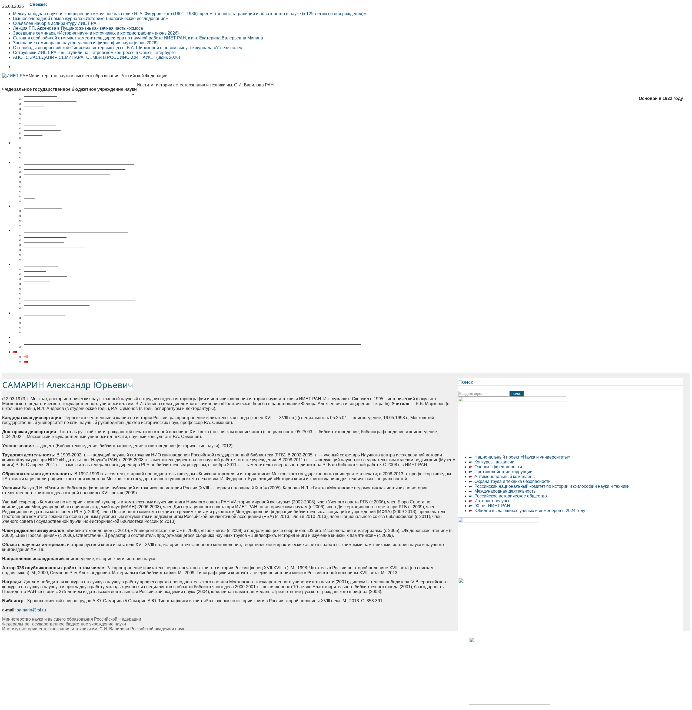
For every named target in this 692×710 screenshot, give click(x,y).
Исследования (27, 142)
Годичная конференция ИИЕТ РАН (59, 191)
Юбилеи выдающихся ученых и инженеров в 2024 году (529, 510)
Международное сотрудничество (56, 308)
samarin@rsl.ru (31, 610)
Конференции (38, 215)
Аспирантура (37, 283)
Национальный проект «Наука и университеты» (522, 457)
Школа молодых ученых (48, 225)
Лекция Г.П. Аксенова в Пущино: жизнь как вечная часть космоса (78, 28)
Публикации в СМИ (43, 327)
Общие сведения (41, 269)
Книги (29, 201)
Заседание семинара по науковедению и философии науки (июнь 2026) (85, 43)
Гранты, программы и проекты (54, 157)
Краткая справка (40, 99)
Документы (35, 274)
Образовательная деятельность (45, 264)
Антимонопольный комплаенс (504, 476)
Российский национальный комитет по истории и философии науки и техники (552, 486)
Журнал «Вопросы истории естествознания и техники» (79, 167)
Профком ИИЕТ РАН (45, 123)
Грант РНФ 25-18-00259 (37, 342)
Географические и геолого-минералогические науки (76, 235)
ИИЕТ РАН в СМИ (42, 133)
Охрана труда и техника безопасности (512, 481)
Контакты (33, 138)
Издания (32, 322)
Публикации (25, 162)
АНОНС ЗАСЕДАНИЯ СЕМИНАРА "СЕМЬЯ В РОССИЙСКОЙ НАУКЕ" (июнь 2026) (96, 57)
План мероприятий (43, 210)
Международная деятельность (504, 491)
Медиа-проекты (39, 332)
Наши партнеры (40, 128)
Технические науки (43, 254)
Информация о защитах (48, 259)
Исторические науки (44, 245)
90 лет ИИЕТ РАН (492, 505)
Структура (34, 108)
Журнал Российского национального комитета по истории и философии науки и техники (112, 181)
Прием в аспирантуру (45, 279)
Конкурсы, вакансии (494, 462)
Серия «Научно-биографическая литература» (70, 186)
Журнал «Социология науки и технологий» (67, 176)
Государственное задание (50, 152)
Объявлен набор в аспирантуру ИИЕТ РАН (56, 23)
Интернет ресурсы (492, 501)
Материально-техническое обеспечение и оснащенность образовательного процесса (109, 298)
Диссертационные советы (39, 230)
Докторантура (38, 288)
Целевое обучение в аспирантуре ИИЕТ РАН (58, 337)
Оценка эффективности (498, 467)
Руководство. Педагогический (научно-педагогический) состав (86, 293)
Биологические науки (45, 240)
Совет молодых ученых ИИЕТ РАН (59, 118)
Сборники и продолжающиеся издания (63, 196)
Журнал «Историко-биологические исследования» (74, 172)
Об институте (150, 94)
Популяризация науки (35, 313)
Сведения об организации (50, 104)
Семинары (34, 220)
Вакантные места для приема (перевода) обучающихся (79, 303)
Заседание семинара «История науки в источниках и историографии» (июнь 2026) (96, 33)
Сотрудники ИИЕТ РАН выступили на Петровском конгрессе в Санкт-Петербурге (94, 52)
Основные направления (48, 147)
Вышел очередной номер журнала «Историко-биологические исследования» (90, 18)
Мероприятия (26, 206)
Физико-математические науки (54, 249)
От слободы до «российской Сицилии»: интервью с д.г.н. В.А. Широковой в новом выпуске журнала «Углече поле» (127, 47)
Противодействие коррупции (503, 471)
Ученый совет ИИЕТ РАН (49, 113)
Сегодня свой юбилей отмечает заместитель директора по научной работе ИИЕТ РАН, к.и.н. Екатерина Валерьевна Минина (138, 38)
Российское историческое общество (510, 496)
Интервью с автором (44, 317)
